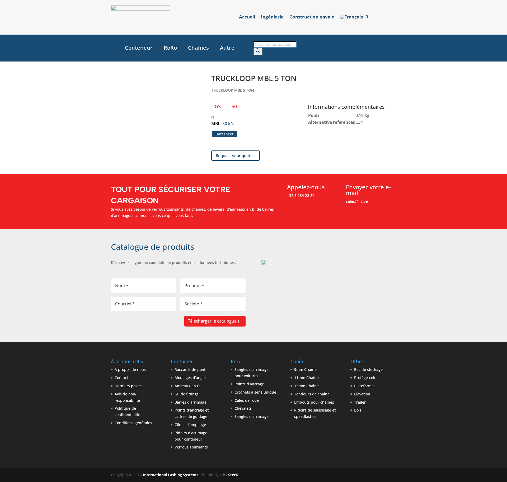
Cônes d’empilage (190, 424)
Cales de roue (246, 400)
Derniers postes (129, 385)
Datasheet (224, 134)
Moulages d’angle (190, 377)
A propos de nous (130, 369)
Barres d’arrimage (190, 402)
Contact (121, 377)
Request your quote (234, 155)
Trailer (360, 402)
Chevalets (243, 408)
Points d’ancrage (249, 383)
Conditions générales (133, 422)
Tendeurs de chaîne (312, 393)
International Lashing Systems (170, 474)
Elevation (362, 393)
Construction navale (311, 17)
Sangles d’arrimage (251, 416)
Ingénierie (272, 17)
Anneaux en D (187, 385)
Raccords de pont (190, 369)
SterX (233, 474)
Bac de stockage (368, 369)
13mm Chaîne (306, 385)
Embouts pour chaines (314, 402)
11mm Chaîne (306, 377)
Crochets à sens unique (255, 392)
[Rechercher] (257, 51)
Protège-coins (366, 377)
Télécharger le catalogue (212, 321)
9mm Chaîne (305, 369)
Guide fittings (187, 393)
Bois (358, 410)
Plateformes (364, 385)
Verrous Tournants (191, 447)
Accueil (247, 17)
